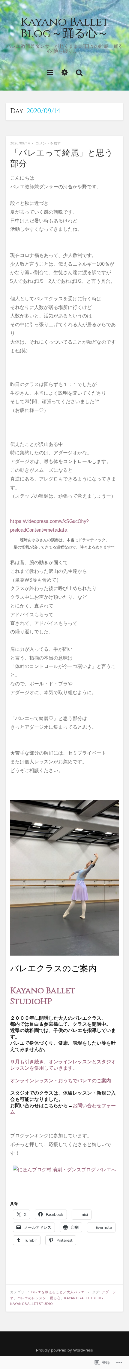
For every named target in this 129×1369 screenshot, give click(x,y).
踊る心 (55, 1298)
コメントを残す (48, 143)
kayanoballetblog (83, 1298)
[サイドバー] (64, 72)
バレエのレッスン (31, 1298)
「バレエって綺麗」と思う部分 (61, 158)
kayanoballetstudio (31, 1304)
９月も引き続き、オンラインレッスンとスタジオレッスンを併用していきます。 (63, 1064)
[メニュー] (50, 72)
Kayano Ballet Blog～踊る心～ (65, 27)
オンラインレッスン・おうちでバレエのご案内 (60, 1080)
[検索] (79, 72)
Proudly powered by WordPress (64, 1350)
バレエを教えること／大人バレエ (58, 1292)
